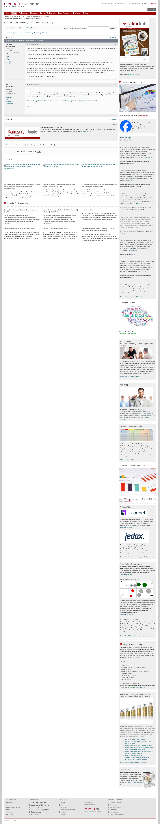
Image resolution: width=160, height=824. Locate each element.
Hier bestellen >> (140, 687)
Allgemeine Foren (19, 17)
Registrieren (15, 28)
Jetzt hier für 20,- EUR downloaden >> (131, 460)
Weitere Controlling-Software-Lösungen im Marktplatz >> (136, 557)
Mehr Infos (86, 131)
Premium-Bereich (120, 3)
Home (6, 17)
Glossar (85, 13)
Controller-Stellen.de (115, 802)
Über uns (10, 805)
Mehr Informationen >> (126, 527)
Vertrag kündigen (39, 803)
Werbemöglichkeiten (14, 807)
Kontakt (10, 802)
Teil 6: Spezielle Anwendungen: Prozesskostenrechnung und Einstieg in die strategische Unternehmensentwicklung (137, 757)
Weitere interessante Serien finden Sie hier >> (133, 762)
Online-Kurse (75, 13)
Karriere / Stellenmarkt (48, 13)
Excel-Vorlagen (63, 13)
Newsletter (64, 812)
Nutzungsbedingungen (40, 810)
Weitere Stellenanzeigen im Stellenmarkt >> (132, 296)
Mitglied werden (107, 3)
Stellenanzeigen (126, 137)
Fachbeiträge (23, 13)
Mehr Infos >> (148, 157)
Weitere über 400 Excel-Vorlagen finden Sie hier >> (134, 636)
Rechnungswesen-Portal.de (118, 805)
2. (115, 85)
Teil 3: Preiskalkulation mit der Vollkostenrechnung (139, 745)
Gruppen (8, 61)
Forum (14, 13)
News (7, 13)
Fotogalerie (9, 63)
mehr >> (137, 74)
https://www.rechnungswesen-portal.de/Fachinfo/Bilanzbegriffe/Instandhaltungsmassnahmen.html (66, 101)
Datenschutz (36, 812)
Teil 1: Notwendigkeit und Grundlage (135, 739)
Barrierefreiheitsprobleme (68, 809)
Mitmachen (64, 807)
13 (11, 49)
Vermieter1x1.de (114, 812)
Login (154, 3)
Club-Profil (9, 57)
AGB (9, 809)
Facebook (11, 812)
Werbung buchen (142, 3)
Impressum (35, 814)
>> (90, 131)
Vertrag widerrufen (40, 805)
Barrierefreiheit (37, 807)
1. (115, 44)
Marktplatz (33, 13)
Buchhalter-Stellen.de (116, 807)
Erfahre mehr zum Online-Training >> (130, 376)
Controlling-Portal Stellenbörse (143, 413)
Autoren (131, 3)
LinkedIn (10, 814)
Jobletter (63, 814)
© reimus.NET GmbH (10, 820)
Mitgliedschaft (64, 805)
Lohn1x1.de (113, 809)
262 (12, 89)
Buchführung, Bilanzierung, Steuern (37, 17)
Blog (7, 59)
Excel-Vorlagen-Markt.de (117, 814)
